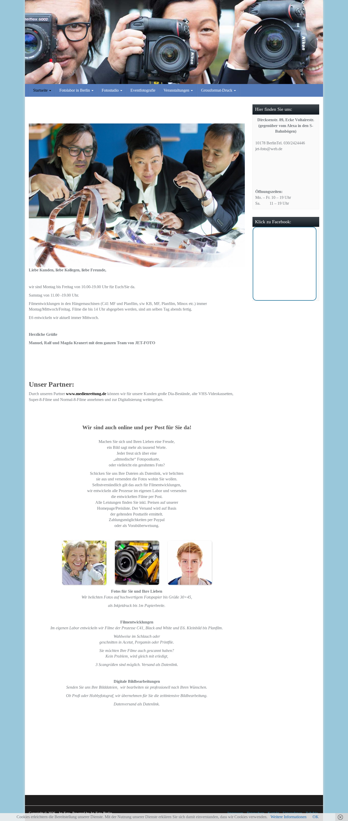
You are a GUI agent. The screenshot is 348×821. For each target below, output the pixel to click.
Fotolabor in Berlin (75, 90)
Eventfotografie (142, 90)
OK (316, 817)
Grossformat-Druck (217, 90)
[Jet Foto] (174, 42)
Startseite (41, 90)
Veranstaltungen (177, 90)
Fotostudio (111, 90)
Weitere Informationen (288, 817)
